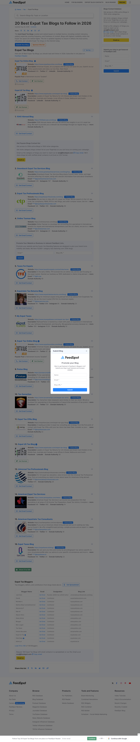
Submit (70, 390)
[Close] (86, 351)
